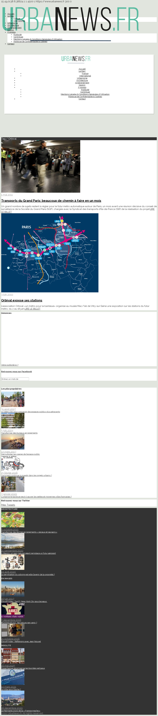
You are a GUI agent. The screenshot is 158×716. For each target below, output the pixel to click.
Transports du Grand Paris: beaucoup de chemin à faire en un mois (51, 201)
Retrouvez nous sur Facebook (16, 371)
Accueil (10, 14)
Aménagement (14, 27)
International (19, 21)
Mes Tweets (8, 504)
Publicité (18, 34)
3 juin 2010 (7, 294)
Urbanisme (12, 23)
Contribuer (18, 37)
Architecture (13, 25)
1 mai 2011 (7, 194)
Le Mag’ (10, 16)
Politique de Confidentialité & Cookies (30, 41)
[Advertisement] (79, 127)
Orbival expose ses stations (21, 300)
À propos (11, 32)
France (17, 18)
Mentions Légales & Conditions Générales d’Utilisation (38, 39)
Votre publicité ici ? (9, 365)
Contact (10, 44)
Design (10, 30)
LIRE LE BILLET (32, 308)
